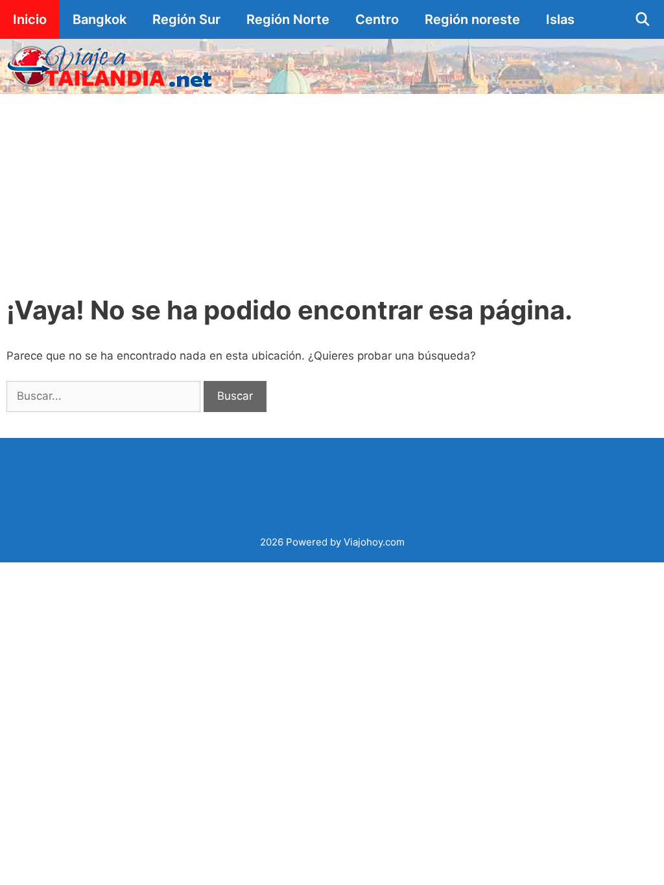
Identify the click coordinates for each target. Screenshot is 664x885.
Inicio (30, 19)
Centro (377, 19)
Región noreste (472, 19)
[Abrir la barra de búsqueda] (642, 19)
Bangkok (99, 19)
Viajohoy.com (374, 542)
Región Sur (186, 19)
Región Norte (287, 19)
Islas (560, 19)
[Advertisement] (332, 191)
